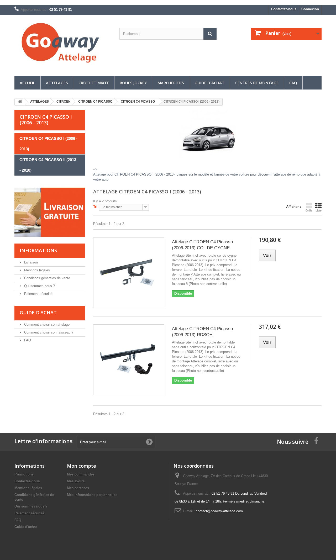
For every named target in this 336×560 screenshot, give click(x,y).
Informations (38, 250)
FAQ (293, 82)
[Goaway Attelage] (63, 44)
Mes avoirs (76, 481)
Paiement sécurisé (37, 294)
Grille (309, 210)
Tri (95, 207)
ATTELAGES (57, 82)
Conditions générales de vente (46, 278)
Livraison (30, 262)
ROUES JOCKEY (133, 82)
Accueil (27, 82)
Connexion (310, 9)
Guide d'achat (209, 82)
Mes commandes (80, 474)
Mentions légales (36, 270)
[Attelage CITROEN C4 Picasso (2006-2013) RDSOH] (128, 360)
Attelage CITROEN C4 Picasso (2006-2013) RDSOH (202, 331)
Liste (319, 210)
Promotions (24, 474)
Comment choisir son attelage (46, 324)
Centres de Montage (257, 82)
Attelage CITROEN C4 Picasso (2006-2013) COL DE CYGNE (202, 244)
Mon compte (81, 466)
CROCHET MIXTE (93, 82)
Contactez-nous (283, 9)
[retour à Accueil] (20, 102)
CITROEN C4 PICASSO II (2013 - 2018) (47, 164)
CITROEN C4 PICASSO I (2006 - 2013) (48, 143)
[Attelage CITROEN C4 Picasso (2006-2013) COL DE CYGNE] (128, 273)
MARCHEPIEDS (171, 82)
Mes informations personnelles (92, 495)
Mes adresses (78, 488)
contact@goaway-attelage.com (219, 511)
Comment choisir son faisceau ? (48, 332)
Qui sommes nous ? (39, 286)
